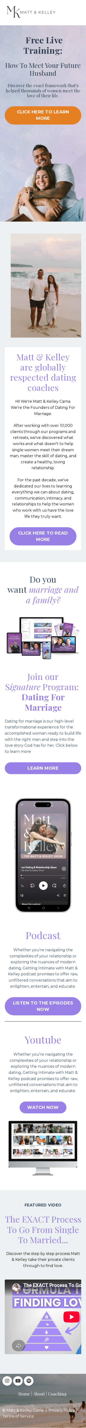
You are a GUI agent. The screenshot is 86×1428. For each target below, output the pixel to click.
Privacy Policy (62, 1410)
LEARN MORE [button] (43, 768)
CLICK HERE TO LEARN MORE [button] (43, 115)
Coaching (57, 1394)
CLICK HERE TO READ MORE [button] (43, 536)
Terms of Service (18, 1416)
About (39, 1394)
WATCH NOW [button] (43, 1107)
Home (24, 1394)
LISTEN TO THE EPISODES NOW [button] (43, 1006)
